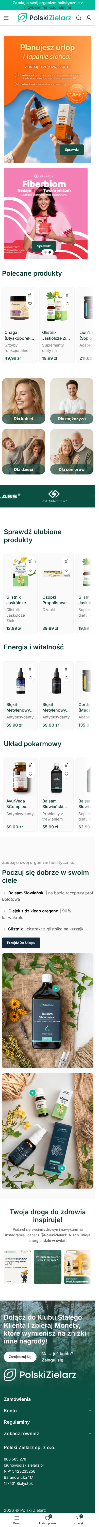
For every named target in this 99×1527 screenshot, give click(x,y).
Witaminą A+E (48, 7)
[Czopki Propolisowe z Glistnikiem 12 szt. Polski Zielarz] (56, 573)
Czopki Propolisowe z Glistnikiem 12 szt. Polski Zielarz (56, 600)
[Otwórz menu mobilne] (6, 18)
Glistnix (15, 928)
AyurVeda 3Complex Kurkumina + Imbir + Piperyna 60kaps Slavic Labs (19, 804)
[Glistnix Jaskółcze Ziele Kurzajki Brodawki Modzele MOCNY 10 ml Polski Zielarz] (57, 308)
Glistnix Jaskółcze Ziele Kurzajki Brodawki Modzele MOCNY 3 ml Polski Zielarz (19, 600)
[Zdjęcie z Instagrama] (17, 1267)
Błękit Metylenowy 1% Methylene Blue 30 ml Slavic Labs (56, 707)
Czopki (48, 609)
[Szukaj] (79, 18)
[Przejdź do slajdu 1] (45, 252)
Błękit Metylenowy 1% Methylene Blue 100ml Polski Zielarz (20, 707)
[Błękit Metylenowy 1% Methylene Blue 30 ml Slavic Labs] (56, 681)
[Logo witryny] (44, 17)
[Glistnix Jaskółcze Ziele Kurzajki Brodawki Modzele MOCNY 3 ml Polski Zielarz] (20, 573)
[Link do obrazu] (40, 1374)
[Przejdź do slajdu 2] (49, 252)
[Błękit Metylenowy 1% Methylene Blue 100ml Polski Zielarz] (20, 681)
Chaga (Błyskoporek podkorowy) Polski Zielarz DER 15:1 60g (17, 335)
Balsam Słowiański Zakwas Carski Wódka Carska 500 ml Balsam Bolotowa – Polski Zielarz (56, 804)
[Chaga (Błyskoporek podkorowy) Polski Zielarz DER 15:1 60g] (19, 308)
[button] (30, 294)
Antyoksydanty (20, 717)
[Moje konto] (89, 18)
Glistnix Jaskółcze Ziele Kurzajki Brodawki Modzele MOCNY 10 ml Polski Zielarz (57, 335)
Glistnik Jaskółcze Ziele (15, 615)
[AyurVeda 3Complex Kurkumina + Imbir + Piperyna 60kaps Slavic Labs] (20, 777)
